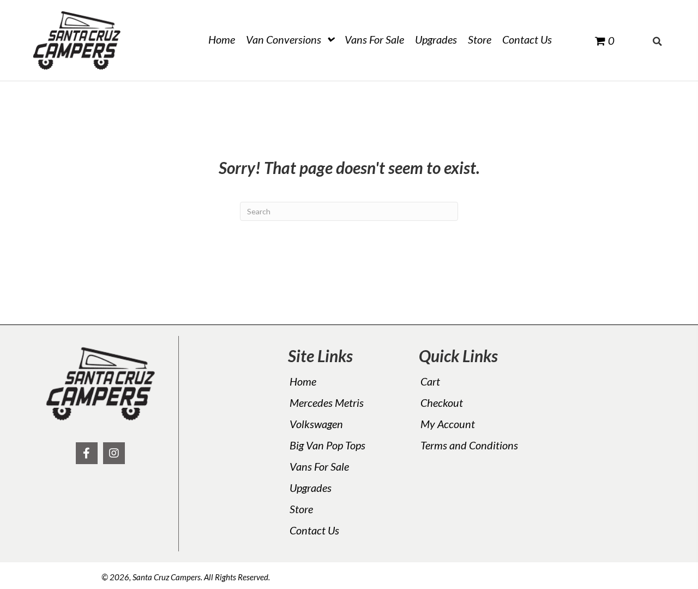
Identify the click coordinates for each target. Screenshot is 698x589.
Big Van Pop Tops (327, 445)
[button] (87, 453)
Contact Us (314, 530)
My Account (447, 423)
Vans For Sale (319, 466)
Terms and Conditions (469, 445)
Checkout (441, 402)
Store (301, 508)
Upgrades (311, 487)
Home (303, 381)
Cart (430, 381)
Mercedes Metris (327, 402)
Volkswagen (316, 423)
